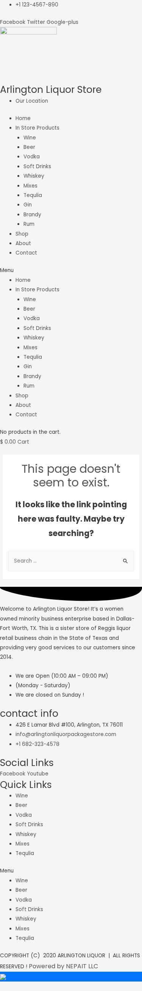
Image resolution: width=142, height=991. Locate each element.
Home (23, 118)
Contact (26, 252)
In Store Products (37, 127)
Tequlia (32, 195)
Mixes (30, 185)
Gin (27, 204)
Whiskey (33, 176)
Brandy (32, 214)
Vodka (31, 156)
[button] (71, 270)
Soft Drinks (37, 166)
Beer (29, 147)
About (23, 243)
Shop (22, 234)
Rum (28, 224)
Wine (29, 137)
